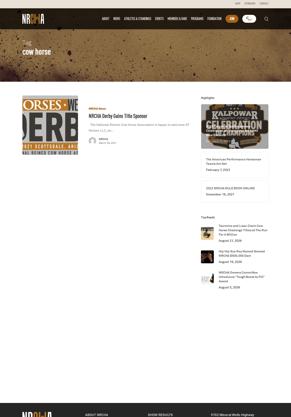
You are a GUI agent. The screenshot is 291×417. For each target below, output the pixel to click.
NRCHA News (97, 108)
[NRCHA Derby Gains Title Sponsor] (50, 125)
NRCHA (103, 139)
